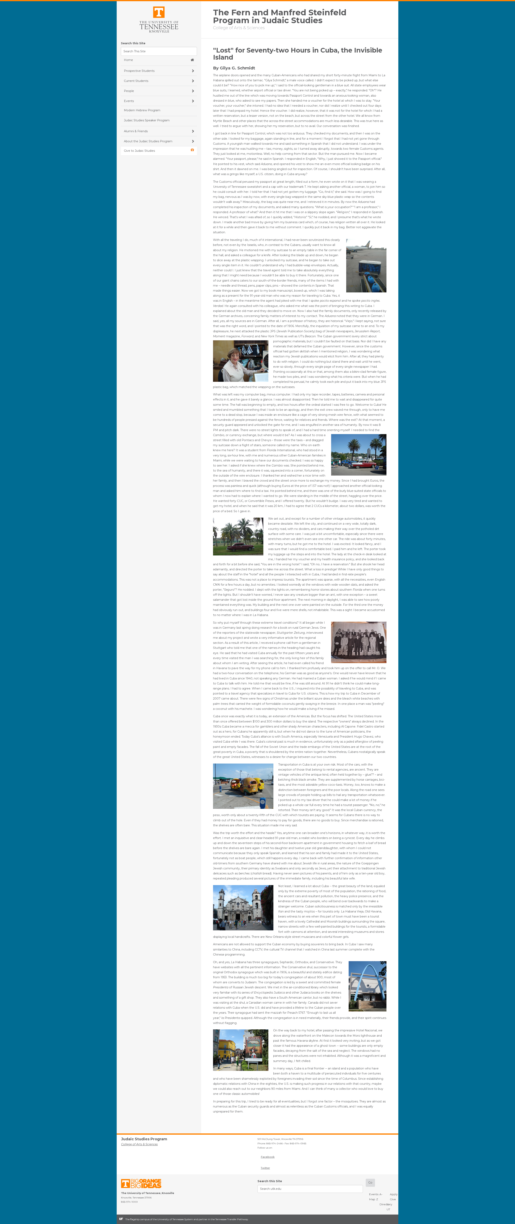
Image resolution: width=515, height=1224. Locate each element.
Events (373, 1194)
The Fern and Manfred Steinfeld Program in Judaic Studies (279, 17)
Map (372, 1199)
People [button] (129, 91)
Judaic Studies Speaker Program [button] (147, 120)
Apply (394, 1194)
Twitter (265, 1167)
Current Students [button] (136, 81)
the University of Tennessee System (173, 1219)
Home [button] (128, 60)
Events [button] (129, 101)
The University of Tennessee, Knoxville (159, 18)
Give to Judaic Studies (139, 151)
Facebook (268, 1156)
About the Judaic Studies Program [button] (148, 141)
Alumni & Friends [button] (136, 131)
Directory (385, 1204)
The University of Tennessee (143, 1184)
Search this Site (133, 43)
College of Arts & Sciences (239, 27)
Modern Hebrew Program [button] (142, 110)
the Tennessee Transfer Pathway (229, 1219)
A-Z (379, 1197)
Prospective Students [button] (139, 71)
